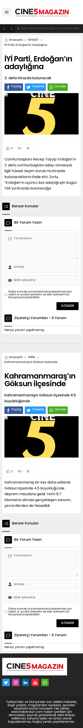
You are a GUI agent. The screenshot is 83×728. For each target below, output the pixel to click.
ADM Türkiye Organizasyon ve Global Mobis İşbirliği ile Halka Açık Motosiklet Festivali (51, 28)
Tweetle (38, 86)
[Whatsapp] (45, 682)
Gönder (60, 86)
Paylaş (16, 86)
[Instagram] (15, 682)
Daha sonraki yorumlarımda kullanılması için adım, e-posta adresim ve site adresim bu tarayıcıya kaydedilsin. (40, 294)
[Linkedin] (25, 682)
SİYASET (33, 40)
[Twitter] (6, 682)
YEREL (31, 357)
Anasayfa (16, 40)
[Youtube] (35, 682)
